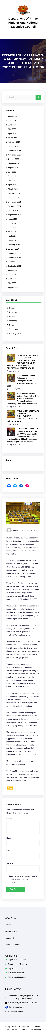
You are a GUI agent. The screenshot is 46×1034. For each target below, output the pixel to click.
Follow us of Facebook (17, 977)
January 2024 (13, 249)
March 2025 (13, 189)
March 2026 (13, 138)
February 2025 (14, 193)
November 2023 (14, 258)
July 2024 (12, 223)
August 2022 (13, 287)
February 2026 (14, 142)
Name (9, 838)
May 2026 (12, 129)
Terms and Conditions (13, 945)
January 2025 (13, 198)
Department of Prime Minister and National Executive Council (23, 22)
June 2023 (12, 279)
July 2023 (12, 275)
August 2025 (13, 168)
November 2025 (14, 155)
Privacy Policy (11, 931)
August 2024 (13, 219)
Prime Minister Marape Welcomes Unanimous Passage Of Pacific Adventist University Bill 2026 (21, 381)
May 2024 (12, 232)
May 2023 (12, 283)
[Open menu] (23, 32)
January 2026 (13, 146)
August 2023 (13, 270)
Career (8, 925)
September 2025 (14, 163)
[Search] (38, 97)
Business (13, 308)
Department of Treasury (17, 964)
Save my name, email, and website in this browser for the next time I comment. (24, 879)
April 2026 (12, 133)
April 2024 (12, 236)
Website (9, 863)
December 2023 (14, 253)
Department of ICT (15, 968)
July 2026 (12, 121)
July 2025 (12, 172)
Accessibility (10, 938)
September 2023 (14, 266)
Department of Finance (17, 960)
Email (9, 851)
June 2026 (12, 125)
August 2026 (13, 116)
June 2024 (12, 228)
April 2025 (12, 185)
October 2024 (13, 210)
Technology (13, 329)
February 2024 (14, 245)
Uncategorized (15, 334)
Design (12, 316)
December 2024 (14, 202)
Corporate (13, 312)
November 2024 (14, 206)
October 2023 (13, 262)
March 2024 (13, 240)
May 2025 (12, 180)
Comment (10, 819)
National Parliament (16, 973)
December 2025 (14, 151)
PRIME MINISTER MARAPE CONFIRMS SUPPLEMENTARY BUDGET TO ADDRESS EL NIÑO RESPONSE (23, 416)
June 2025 (12, 176)
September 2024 (14, 215)
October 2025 (13, 159)
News (11, 325)
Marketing (13, 321)
